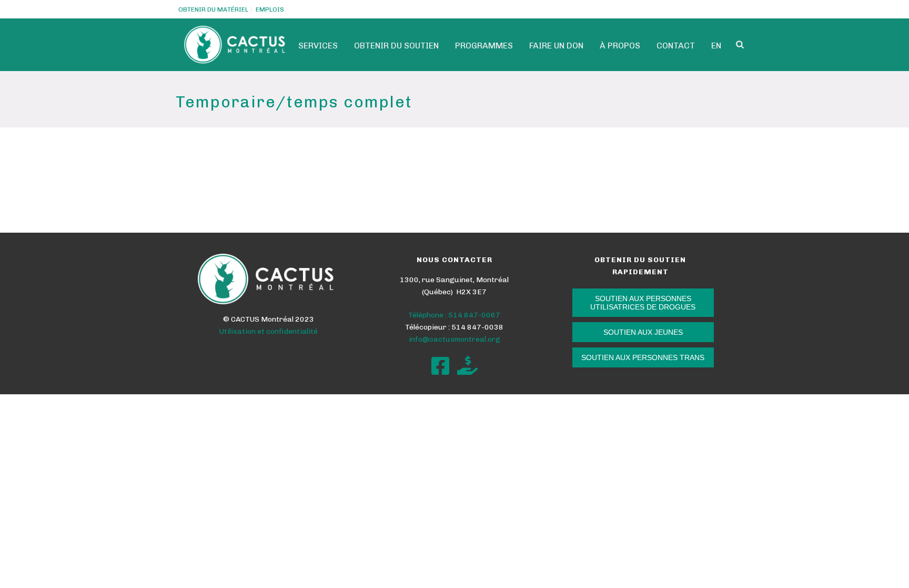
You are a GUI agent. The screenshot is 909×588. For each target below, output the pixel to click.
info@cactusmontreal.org (454, 339)
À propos (620, 46)
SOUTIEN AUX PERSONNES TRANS (642, 357)
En (716, 46)
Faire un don (556, 46)
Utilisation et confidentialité (268, 331)
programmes (484, 46)
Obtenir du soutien (396, 46)
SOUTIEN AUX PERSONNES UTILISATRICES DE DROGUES (642, 302)
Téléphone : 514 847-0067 (454, 315)
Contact (675, 46)
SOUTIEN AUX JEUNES (643, 332)
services (318, 46)
